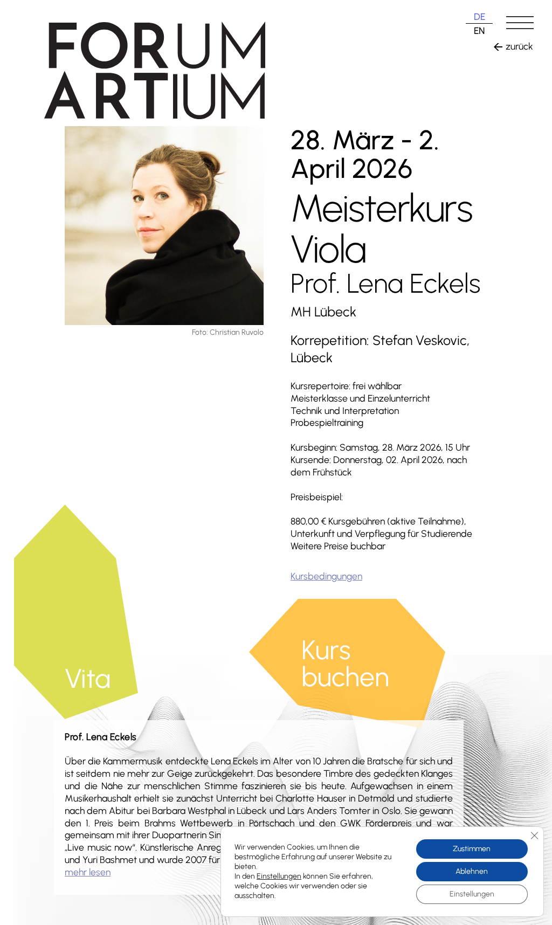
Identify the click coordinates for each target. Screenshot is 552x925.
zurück (519, 46)
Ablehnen (472, 871)
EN (479, 30)
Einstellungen (279, 876)
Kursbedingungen (326, 576)
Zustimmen (472, 848)
